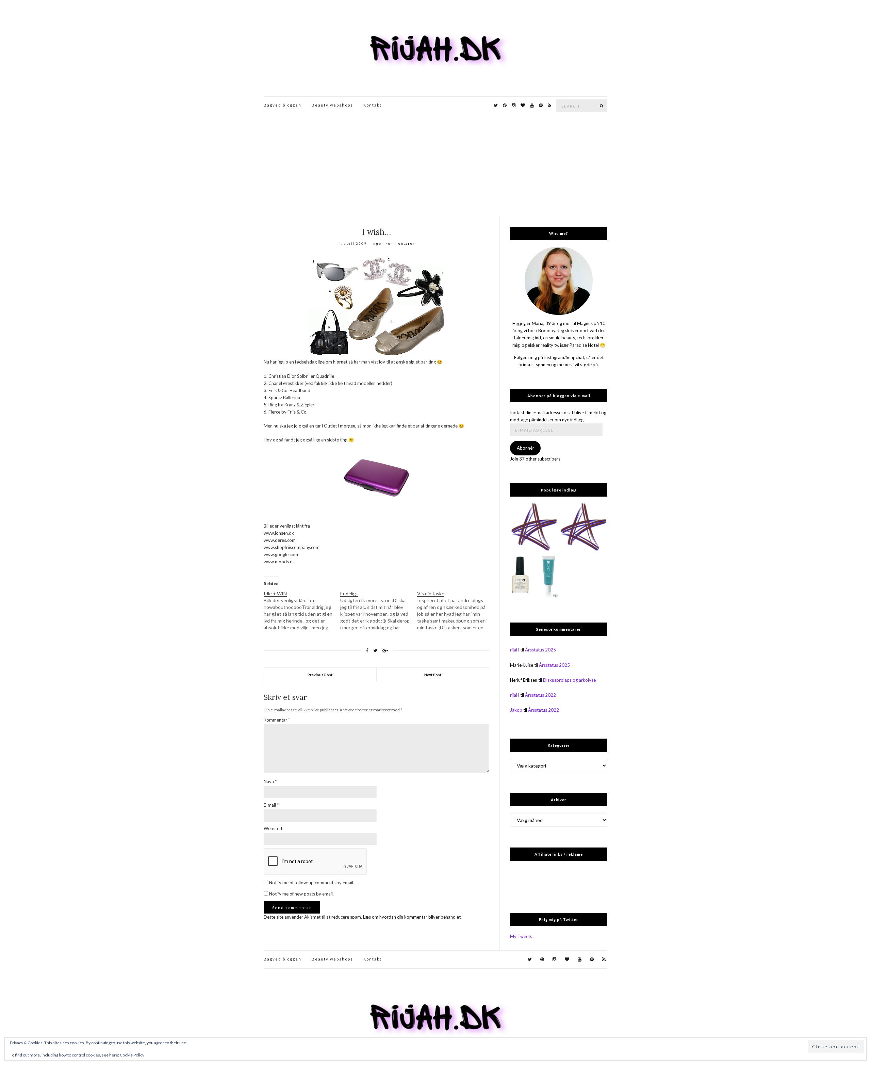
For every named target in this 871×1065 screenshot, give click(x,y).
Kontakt (372, 105)
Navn (270, 781)
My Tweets (521, 936)
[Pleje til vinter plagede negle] (534, 577)
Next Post (432, 675)
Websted (273, 828)
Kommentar (277, 720)
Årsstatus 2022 (540, 695)
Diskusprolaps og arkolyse (569, 680)
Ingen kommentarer (393, 243)
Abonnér (525, 448)
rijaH (514, 649)
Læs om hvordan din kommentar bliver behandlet (412, 917)
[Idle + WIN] (302, 610)
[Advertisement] (435, 165)
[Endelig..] (378, 610)
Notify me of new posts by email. (301, 894)
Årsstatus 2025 (540, 649)
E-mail (271, 805)
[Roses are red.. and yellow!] (534, 527)
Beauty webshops (332, 105)
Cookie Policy (132, 1055)
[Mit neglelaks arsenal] (583, 527)
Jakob (516, 710)
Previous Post (320, 675)
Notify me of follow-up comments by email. (311, 882)
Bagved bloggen (282, 105)
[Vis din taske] (455, 610)
